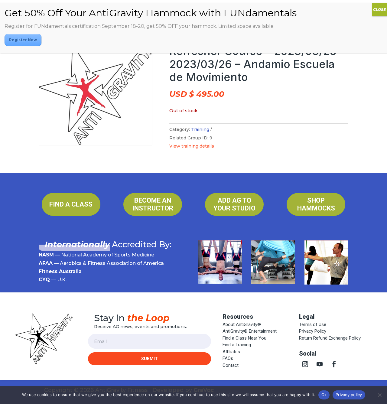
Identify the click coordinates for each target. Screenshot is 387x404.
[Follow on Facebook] (334, 364)
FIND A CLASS (71, 204)
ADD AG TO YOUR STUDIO (234, 204)
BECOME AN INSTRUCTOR (152, 204)
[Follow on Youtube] (320, 364)
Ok (324, 394)
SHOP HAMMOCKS (316, 204)
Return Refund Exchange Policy (330, 338)
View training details (191, 146)
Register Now (23, 39)
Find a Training (237, 344)
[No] (379, 395)
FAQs (228, 358)
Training (200, 129)
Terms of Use (312, 324)
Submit (149, 358)
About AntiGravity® (242, 324)
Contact (231, 365)
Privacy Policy (312, 331)
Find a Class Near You (244, 338)
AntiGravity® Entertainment (250, 331)
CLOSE (379, 9)
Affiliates (231, 351)
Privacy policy (349, 394)
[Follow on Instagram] (305, 364)
